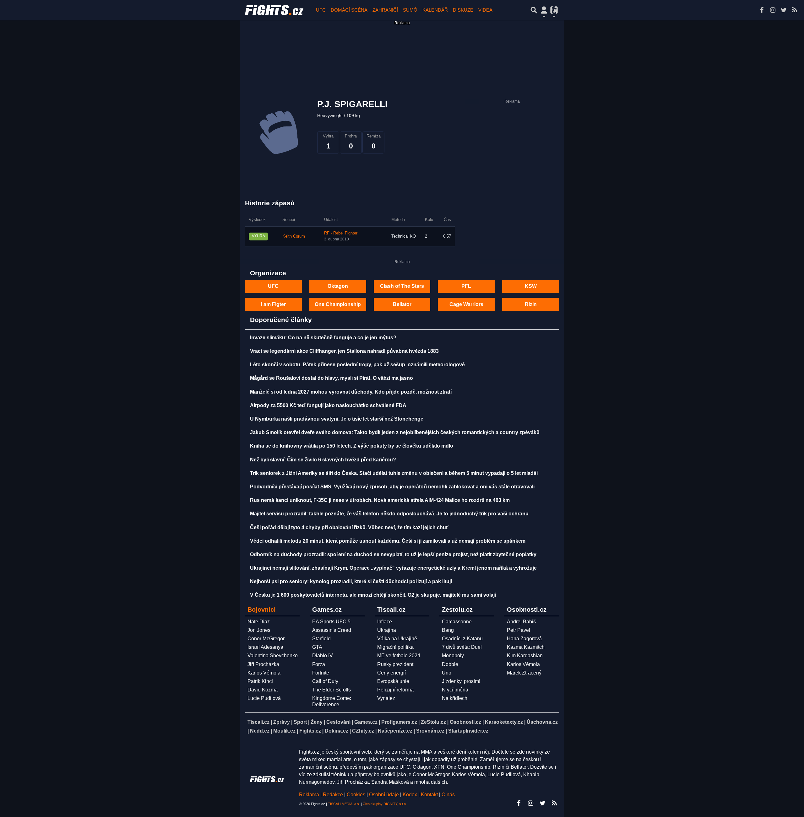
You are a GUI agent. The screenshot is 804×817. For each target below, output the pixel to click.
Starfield (321, 638)
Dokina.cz (336, 731)
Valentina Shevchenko (272, 655)
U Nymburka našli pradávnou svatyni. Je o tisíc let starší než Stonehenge (336, 419)
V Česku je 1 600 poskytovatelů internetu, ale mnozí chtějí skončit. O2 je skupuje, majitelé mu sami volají (373, 595)
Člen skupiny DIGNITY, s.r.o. (385, 804)
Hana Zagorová (524, 638)
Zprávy (281, 722)
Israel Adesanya (265, 647)
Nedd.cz (259, 731)
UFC (321, 10)
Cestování (338, 722)
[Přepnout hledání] (534, 10)
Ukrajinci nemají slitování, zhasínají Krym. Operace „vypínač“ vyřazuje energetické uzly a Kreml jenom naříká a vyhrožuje (393, 568)
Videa (485, 10)
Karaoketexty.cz (504, 722)
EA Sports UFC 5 (331, 621)
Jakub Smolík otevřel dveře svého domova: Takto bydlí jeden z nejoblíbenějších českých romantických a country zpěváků (395, 432)
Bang (448, 630)
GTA (317, 647)
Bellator (402, 304)
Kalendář (435, 10)
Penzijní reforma (395, 689)
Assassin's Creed (331, 630)
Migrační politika (395, 647)
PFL (466, 286)
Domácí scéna (349, 10)
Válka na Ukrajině (397, 638)
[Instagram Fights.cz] (772, 10)
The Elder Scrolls (331, 689)
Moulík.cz (284, 731)
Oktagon (338, 286)
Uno (446, 672)
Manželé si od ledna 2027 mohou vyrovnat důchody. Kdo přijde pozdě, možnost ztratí (351, 392)
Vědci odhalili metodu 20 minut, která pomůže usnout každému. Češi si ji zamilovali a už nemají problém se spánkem (387, 541)
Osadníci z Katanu (462, 638)
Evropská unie (393, 681)
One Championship (338, 304)
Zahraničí (385, 10)
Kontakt (430, 794)
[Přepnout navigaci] (544, 10)
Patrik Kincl (260, 681)
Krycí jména (455, 689)
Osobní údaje (384, 794)
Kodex (410, 794)
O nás (448, 794)
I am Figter (273, 304)
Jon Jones (258, 630)
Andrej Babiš (521, 621)
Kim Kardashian (525, 655)
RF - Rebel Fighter (340, 233)
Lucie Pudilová (264, 698)
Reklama (309, 794)
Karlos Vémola (263, 672)
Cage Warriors (466, 304)
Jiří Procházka (263, 664)
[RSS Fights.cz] (794, 10)
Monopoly (453, 655)
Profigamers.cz (399, 722)
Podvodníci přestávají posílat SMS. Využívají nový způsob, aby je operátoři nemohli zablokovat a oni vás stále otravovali (392, 486)
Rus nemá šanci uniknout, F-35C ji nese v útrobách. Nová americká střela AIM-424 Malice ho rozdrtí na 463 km (380, 500)
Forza (318, 664)
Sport (300, 722)
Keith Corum (293, 236)
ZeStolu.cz (433, 722)
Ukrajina (386, 630)
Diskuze (463, 10)
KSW (531, 286)
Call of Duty (325, 681)
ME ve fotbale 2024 (398, 655)
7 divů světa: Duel (462, 647)
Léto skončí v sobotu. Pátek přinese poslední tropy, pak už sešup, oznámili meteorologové (357, 364)
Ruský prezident (395, 664)
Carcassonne (457, 621)
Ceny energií (391, 672)
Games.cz (366, 722)
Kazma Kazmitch (526, 647)
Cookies (356, 794)
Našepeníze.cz (395, 731)
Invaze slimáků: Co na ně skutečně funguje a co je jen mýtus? (323, 337)
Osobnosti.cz (465, 722)
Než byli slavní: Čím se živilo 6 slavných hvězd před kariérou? (323, 459)
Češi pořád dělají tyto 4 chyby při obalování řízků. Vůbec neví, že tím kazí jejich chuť (349, 527)
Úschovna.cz (542, 722)
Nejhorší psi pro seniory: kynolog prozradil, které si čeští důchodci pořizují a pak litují (351, 581)
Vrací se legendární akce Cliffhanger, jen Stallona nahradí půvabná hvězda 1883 (344, 351)
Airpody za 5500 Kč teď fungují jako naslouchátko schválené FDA (328, 405)
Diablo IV (322, 655)
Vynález (386, 698)
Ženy (317, 722)
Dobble (450, 664)
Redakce (333, 794)
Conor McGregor (266, 638)
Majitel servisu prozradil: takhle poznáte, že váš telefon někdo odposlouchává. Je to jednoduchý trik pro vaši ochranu (389, 513)
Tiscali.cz (258, 722)
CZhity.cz (363, 731)
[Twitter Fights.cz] (783, 10)
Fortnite (320, 672)
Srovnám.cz (430, 731)
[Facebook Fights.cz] (761, 10)
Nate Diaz (258, 621)
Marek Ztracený (524, 672)
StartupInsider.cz (468, 731)
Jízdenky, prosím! (461, 681)
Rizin (531, 304)
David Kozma (262, 689)
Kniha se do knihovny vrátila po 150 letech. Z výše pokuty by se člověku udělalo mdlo (351, 446)
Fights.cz (310, 731)
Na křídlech (454, 698)
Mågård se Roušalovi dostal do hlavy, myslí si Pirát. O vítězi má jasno (331, 378)
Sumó (410, 10)
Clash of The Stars (402, 286)
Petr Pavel (518, 630)
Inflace (384, 621)
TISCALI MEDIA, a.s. (344, 804)
